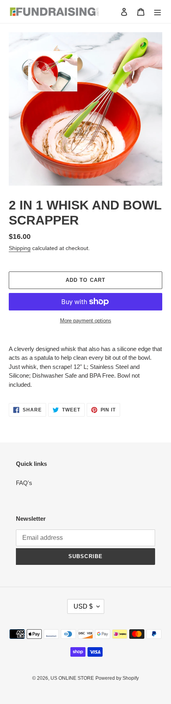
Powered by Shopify (117, 678)
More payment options (85, 321)
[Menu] (157, 11)
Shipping (20, 248)
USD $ (83, 606)
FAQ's (24, 482)
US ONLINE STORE (72, 678)
